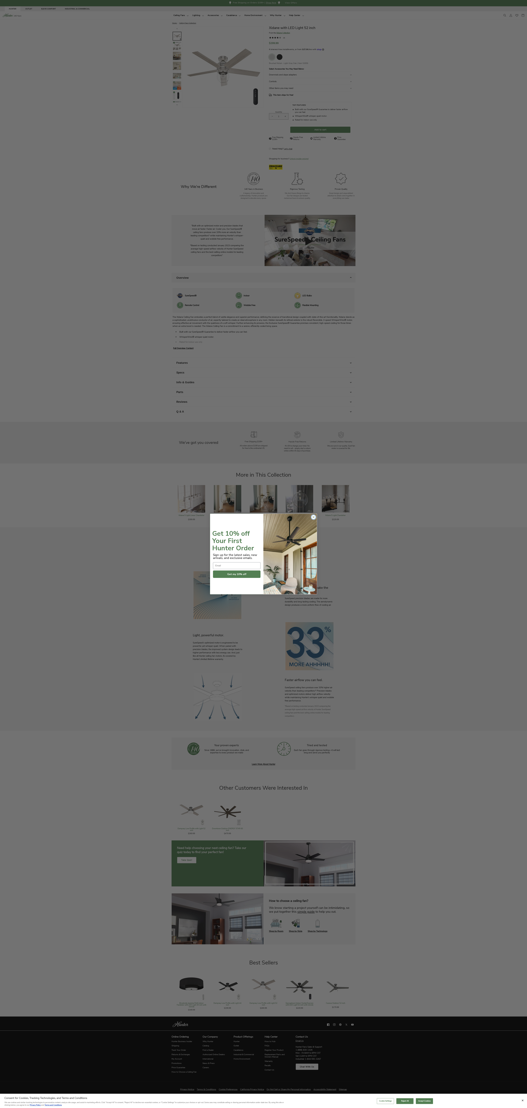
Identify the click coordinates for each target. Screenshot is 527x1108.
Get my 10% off (236, 574)
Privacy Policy (35, 1105)
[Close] (523, 1100)
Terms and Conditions (53, 1105)
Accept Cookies (424, 1101)
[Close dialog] (313, 517)
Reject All (405, 1101)
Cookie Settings (385, 1101)
